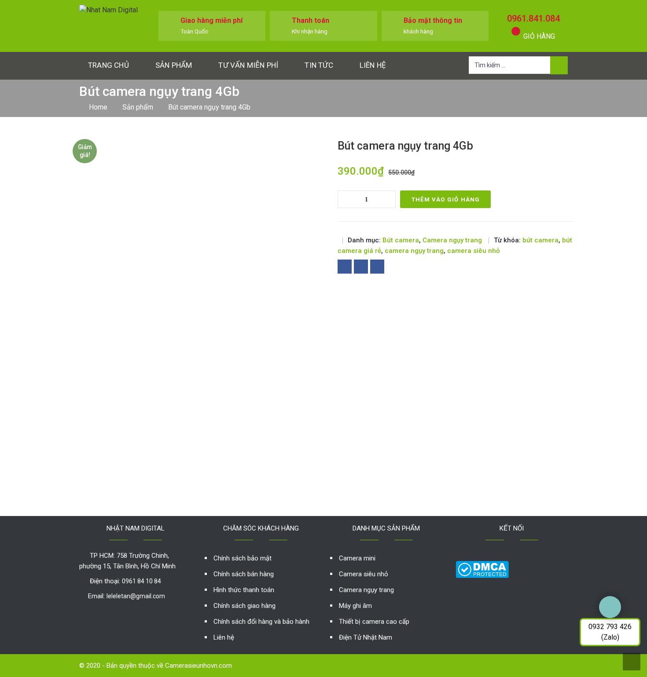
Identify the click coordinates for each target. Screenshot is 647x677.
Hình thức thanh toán (243, 590)
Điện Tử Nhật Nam (365, 637)
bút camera (540, 240)
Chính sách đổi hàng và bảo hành (261, 622)
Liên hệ (373, 65)
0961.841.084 (533, 18)
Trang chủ (108, 65)
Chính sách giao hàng (244, 606)
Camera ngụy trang (452, 240)
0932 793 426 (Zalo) (610, 631)
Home (98, 107)
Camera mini (357, 558)
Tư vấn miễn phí (248, 65)
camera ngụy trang (414, 251)
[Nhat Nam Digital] (108, 9)
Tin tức (319, 65)
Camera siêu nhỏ (363, 574)
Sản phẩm (173, 65)
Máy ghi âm (355, 606)
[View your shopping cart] (515, 31)
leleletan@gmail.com (136, 596)
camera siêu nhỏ (473, 251)
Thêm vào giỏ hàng (446, 199)
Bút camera (400, 240)
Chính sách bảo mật (242, 558)
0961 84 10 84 (141, 581)
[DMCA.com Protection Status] (482, 569)
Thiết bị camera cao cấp (374, 622)
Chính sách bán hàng (243, 574)
